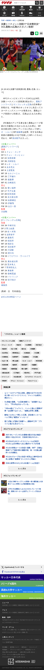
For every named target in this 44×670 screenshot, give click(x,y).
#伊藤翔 (32, 349)
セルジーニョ (14, 173)
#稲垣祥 (4, 349)
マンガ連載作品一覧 (23, 629)
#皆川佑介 (39, 345)
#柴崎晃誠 (14, 369)
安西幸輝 (11, 158)
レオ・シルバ (13, 164)
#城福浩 (4, 369)
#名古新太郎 (17, 377)
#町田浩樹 (39, 361)
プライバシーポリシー (16, 649)
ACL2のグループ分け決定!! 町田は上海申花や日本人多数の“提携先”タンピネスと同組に (24, 458)
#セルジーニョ (32, 381)
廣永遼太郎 (13, 261)
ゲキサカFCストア (7, 639)
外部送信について (30, 649)
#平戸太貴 (37, 373)
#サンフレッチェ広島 (8, 341)
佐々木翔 (11, 232)
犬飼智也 (11, 161)
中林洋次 (12, 225)
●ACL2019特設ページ (11, 297)
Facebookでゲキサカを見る (14, 572)
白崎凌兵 (12, 183)
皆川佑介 (12, 280)
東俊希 (11, 271)
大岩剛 (4, 212)
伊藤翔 (11, 203)
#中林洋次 (35, 369)
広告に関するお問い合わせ (9, 652)
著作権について (14, 647)
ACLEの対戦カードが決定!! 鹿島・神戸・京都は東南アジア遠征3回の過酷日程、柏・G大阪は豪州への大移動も (24, 450)
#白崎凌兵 (27, 353)
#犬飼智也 (5, 357)
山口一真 (12, 206)
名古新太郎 (13, 197)
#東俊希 (4, 381)
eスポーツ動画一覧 (22, 632)
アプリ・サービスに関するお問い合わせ (13, 654)
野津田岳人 (12, 267)
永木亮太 (11, 167)
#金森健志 (26, 357)
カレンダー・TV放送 (32, 639)
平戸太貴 (11, 191)
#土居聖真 (28, 345)
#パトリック (5, 377)
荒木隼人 (11, 264)
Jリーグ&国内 (12, 605)
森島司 (11, 238)
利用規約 (4, 649)
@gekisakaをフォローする (14, 567)
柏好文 (11, 244)
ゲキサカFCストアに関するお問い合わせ (13, 657)
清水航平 (16, 138)
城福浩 (4, 285)
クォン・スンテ (14, 152)
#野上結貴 (15, 361)
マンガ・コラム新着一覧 (9, 629)
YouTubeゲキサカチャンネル (10, 620)
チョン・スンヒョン (15, 155)
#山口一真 (5, 361)
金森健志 (12, 200)
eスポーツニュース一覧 (8, 632)
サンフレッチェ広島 (22, 104)
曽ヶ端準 (12, 188)
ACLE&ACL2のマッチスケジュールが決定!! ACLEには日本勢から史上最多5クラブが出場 (23, 442)
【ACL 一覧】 (14, 30)
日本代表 (4, 605)
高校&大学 (21, 605)
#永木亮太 (5, 353)
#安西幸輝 (5, 365)
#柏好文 (18, 345)
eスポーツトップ (35, 629)
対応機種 (4, 647)
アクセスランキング (19, 639)
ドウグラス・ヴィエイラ (19, 256)
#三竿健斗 (17, 373)
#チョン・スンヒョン (17, 381)
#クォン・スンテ (7, 345)
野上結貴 (10, 228)
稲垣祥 (11, 241)
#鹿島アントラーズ (25, 341)
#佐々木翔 (14, 349)
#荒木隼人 (27, 373)
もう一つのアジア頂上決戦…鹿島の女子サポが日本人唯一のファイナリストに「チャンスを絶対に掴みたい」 (23, 395)
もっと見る (22, 468)
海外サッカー (29, 605)
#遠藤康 (34, 365)
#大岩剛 (36, 353)
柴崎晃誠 (12, 274)
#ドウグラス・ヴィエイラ (33, 377)
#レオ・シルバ (27, 361)
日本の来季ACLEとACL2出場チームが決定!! (22, 463)
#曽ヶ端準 (24, 369)
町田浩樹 (11, 194)
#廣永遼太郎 (5, 373)
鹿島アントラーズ (10, 147)
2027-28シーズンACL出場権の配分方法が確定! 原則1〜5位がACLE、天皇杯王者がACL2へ (23, 436)
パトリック (13, 277)
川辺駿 (11, 250)
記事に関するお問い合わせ (27, 652)
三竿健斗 (12, 176)
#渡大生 (23, 349)
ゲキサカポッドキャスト (12, 622)
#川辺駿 (35, 357)
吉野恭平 (11, 235)
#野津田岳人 (16, 353)
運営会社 (24, 647)
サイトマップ (33, 647)
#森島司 (14, 365)
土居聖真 (11, 170)
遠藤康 (19, 132)
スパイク (36, 605)
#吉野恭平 (15, 357)
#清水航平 (24, 365)
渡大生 (11, 253)
